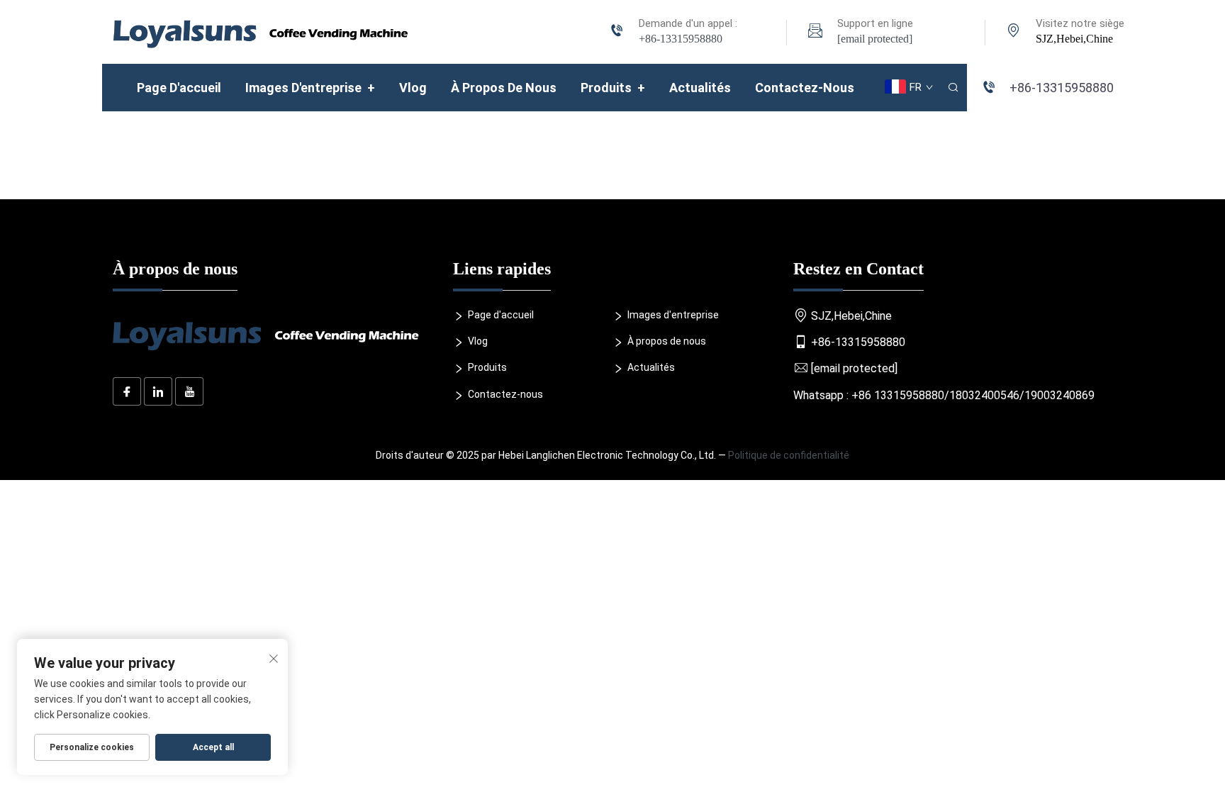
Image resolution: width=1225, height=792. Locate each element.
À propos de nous (503, 87)
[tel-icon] (617, 32)
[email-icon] (815, 32)
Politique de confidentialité (788, 455)
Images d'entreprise (310, 87)
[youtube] (189, 391)
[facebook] (127, 391)
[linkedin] (158, 391)
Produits (613, 87)
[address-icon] (1014, 32)
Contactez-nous (804, 87)
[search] (953, 87)
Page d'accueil (179, 87)
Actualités (700, 87)
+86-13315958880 (680, 39)
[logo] (260, 31)
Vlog (413, 87)
